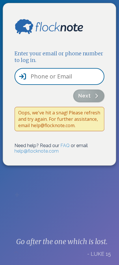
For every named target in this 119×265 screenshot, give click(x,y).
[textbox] (59, 76)
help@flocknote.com (36, 151)
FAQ (65, 145)
